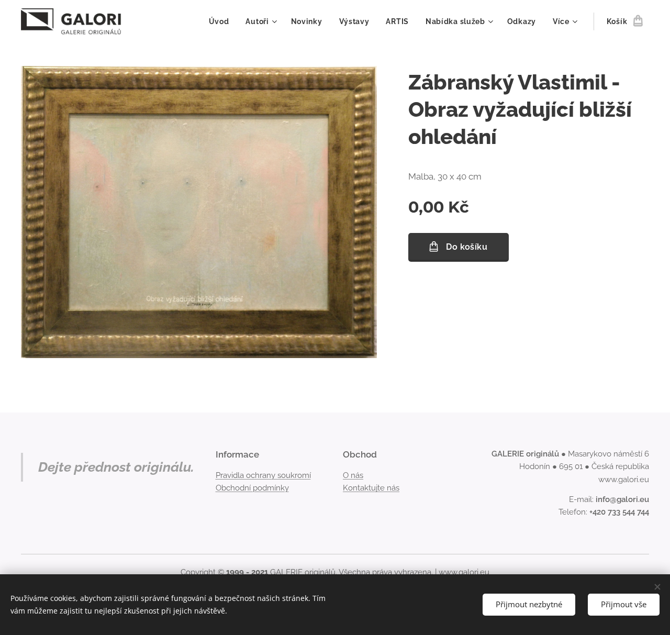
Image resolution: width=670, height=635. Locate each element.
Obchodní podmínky (252, 488)
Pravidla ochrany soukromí (263, 475)
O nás (353, 475)
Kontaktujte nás (371, 488)
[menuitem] (222, 21)
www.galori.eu (464, 572)
